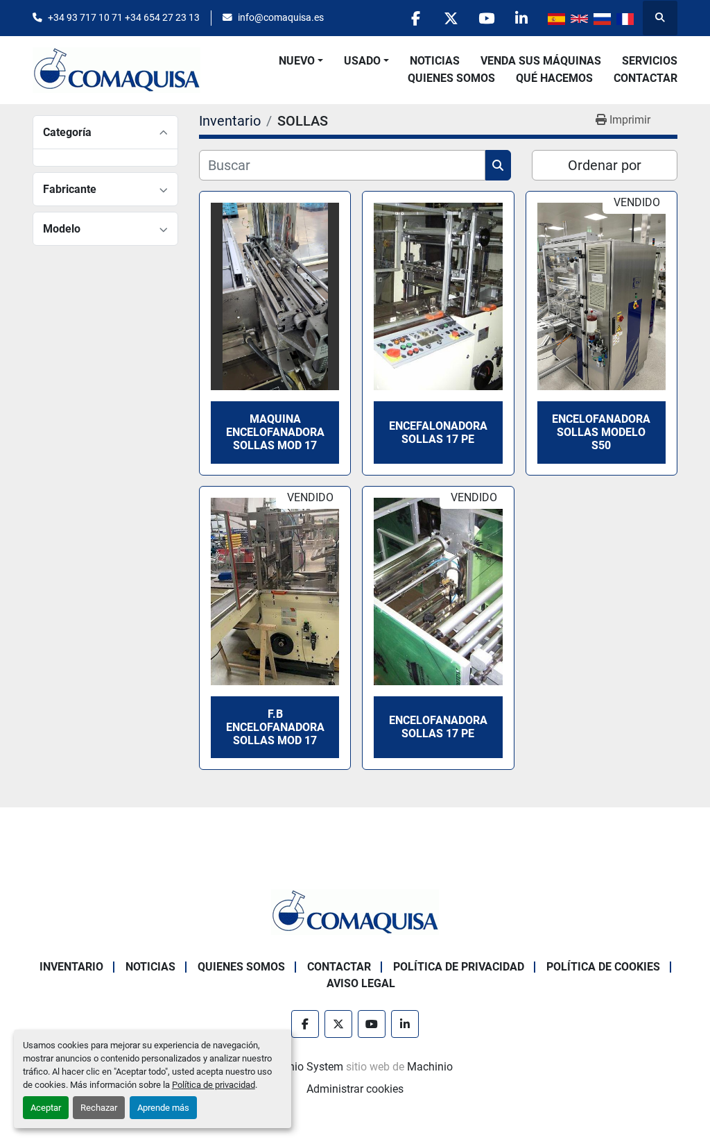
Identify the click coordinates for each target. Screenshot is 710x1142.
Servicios (649, 60)
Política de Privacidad (458, 966)
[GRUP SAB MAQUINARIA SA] (355, 911)
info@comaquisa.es (281, 17)
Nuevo (297, 60)
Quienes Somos (451, 78)
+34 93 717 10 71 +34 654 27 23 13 (124, 17)
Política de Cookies (603, 966)
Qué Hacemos (554, 78)
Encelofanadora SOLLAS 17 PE (438, 727)
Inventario (71, 966)
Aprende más (163, 1107)
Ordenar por (604, 165)
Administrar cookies (355, 1088)
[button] (301, 61)
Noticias (435, 60)
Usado (362, 60)
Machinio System (300, 1066)
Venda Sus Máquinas (540, 60)
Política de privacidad (213, 1085)
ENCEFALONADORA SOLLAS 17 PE (438, 432)
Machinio (430, 1066)
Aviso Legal (361, 983)
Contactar (645, 78)
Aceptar (46, 1107)
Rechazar (98, 1107)
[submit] (498, 165)
